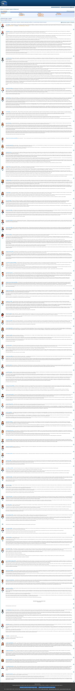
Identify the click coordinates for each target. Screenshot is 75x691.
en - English (58, 7)
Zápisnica (72, 22)
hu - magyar (65, 7)
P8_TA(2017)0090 (59, 14)
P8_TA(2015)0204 (59, 13)
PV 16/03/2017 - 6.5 (40, 15)
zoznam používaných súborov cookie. (65, 689)
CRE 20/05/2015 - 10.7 (41, 14)
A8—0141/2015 (26, 25)
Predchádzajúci (7, 9)
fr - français (59, 7)
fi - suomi (72, 7)
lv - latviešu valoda (63, 7)
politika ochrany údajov (44, 689)
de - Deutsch (55, 7)
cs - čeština (53, 7)
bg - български (51, 7)
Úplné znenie (16, 9)
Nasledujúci (11, 9)
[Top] (73, 29)
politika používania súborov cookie (54, 689)
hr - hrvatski (61, 7)
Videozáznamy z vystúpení (65, 22)
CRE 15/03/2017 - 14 (22, 15)
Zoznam (2, 9)
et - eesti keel (56, 7)
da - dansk (54, 7)
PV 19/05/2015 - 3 (21, 13)
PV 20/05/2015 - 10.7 (40, 13)
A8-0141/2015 (3, 13)
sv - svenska (73, 7)
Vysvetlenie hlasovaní (41, 16)
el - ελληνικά (57, 7)
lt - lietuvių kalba (64, 7)
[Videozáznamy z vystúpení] (2, 28)
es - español (52, 7)
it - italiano (62, 7)
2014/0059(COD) (21, 25)
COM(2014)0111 (11, 25)
